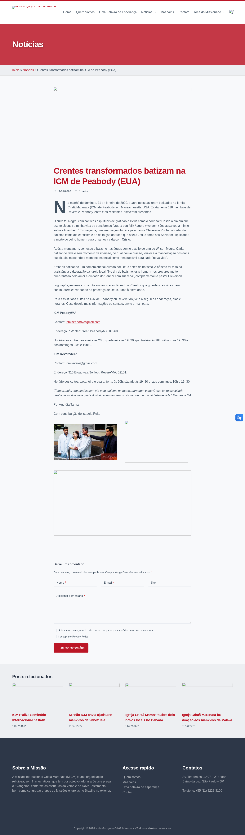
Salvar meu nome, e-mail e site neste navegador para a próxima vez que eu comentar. (106, 630)
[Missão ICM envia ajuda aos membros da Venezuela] (94, 695)
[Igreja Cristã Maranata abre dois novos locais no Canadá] (150, 695)
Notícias (146, 12)
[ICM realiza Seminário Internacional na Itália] (37, 695)
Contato (184, 12)
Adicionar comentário (70, 595)
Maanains (167, 12)
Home (67, 12)
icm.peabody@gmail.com (83, 322)
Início (16, 70)
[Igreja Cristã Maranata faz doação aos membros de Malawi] (207, 695)
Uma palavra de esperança (140, 787)
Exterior (83, 191)
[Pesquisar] (231, 12)
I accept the (73, 636)
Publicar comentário (71, 648)
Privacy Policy (80, 636)
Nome (61, 582)
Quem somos (131, 777)
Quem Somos (85, 12)
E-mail (109, 582)
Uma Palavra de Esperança (118, 12)
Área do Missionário (207, 12)
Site (153, 582)
